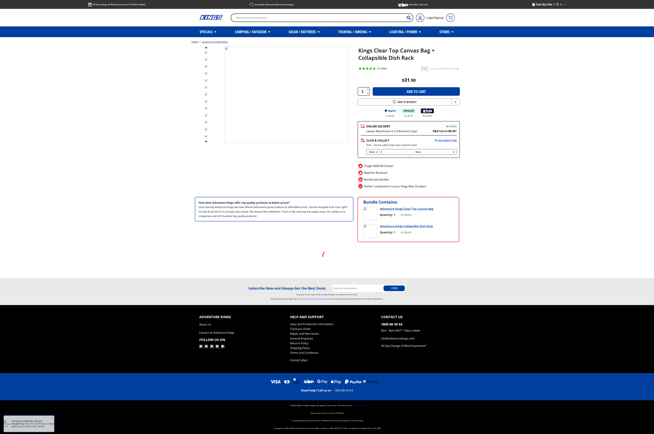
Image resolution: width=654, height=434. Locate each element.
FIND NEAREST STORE (447, 140)
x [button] (51, 417)
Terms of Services (309, 299)
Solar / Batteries (303, 31)
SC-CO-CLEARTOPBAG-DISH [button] (442, 68)
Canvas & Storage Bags (215, 41)
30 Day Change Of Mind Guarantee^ (119, 4)
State (372, 152)
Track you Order (300, 329)
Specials (206, 31)
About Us (205, 324)
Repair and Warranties (304, 334)
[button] (424, 68)
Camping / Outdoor (251, 31)
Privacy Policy (322, 299)
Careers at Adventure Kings (216, 333)
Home (194, 41)
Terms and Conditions (304, 353)
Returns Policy (299, 343)
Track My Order (544, 4)
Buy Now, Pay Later (418, 4)
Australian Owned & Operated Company (274, 4)
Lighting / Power (403, 31)
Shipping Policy (299, 348)
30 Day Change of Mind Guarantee (403, 346)
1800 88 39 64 (343, 390)
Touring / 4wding (353, 31)
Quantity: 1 (387, 214)
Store (418, 152)
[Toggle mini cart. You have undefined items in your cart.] (450, 17)
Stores (445, 31)
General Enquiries (301, 338)
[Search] (410, 17)
